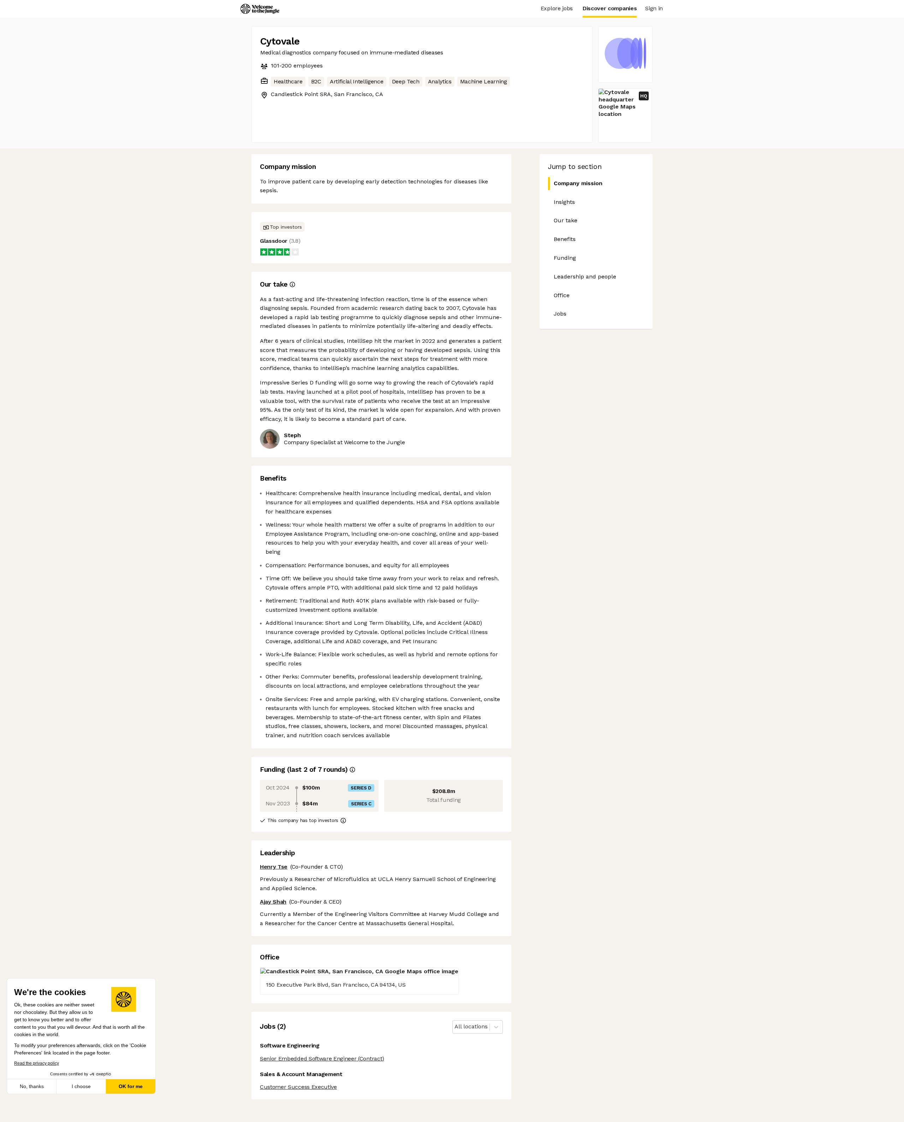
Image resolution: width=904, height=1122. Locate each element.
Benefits (565, 239)
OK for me (131, 1086)
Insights (564, 202)
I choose (81, 1086)
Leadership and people (585, 276)
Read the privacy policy (36, 1063)
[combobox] (455, 1026)
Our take (565, 220)
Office (562, 295)
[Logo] (259, 9)
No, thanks (32, 1086)
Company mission (578, 183)
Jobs (560, 313)
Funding (565, 257)
